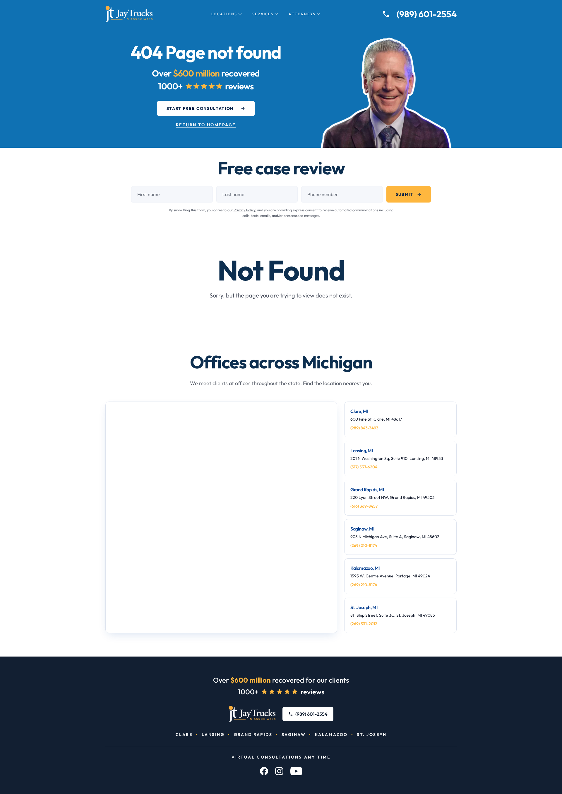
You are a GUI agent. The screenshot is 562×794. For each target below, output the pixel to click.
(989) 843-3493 (364, 428)
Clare (184, 734)
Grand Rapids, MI (367, 489)
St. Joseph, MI (363, 607)
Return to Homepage (206, 124)
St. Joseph (371, 734)
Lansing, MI (361, 450)
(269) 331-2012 (363, 623)
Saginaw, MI (362, 529)
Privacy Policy (244, 210)
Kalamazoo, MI (365, 568)
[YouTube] (296, 771)
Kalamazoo (331, 734)
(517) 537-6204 (363, 467)
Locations (224, 14)
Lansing (213, 734)
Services (262, 14)
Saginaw (294, 734)
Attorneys (302, 14)
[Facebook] (264, 771)
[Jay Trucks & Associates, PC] (252, 714)
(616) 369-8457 (364, 506)
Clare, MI (359, 411)
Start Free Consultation (200, 108)
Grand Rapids (253, 734)
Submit (404, 194)
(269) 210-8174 (363, 545)
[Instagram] (279, 771)
